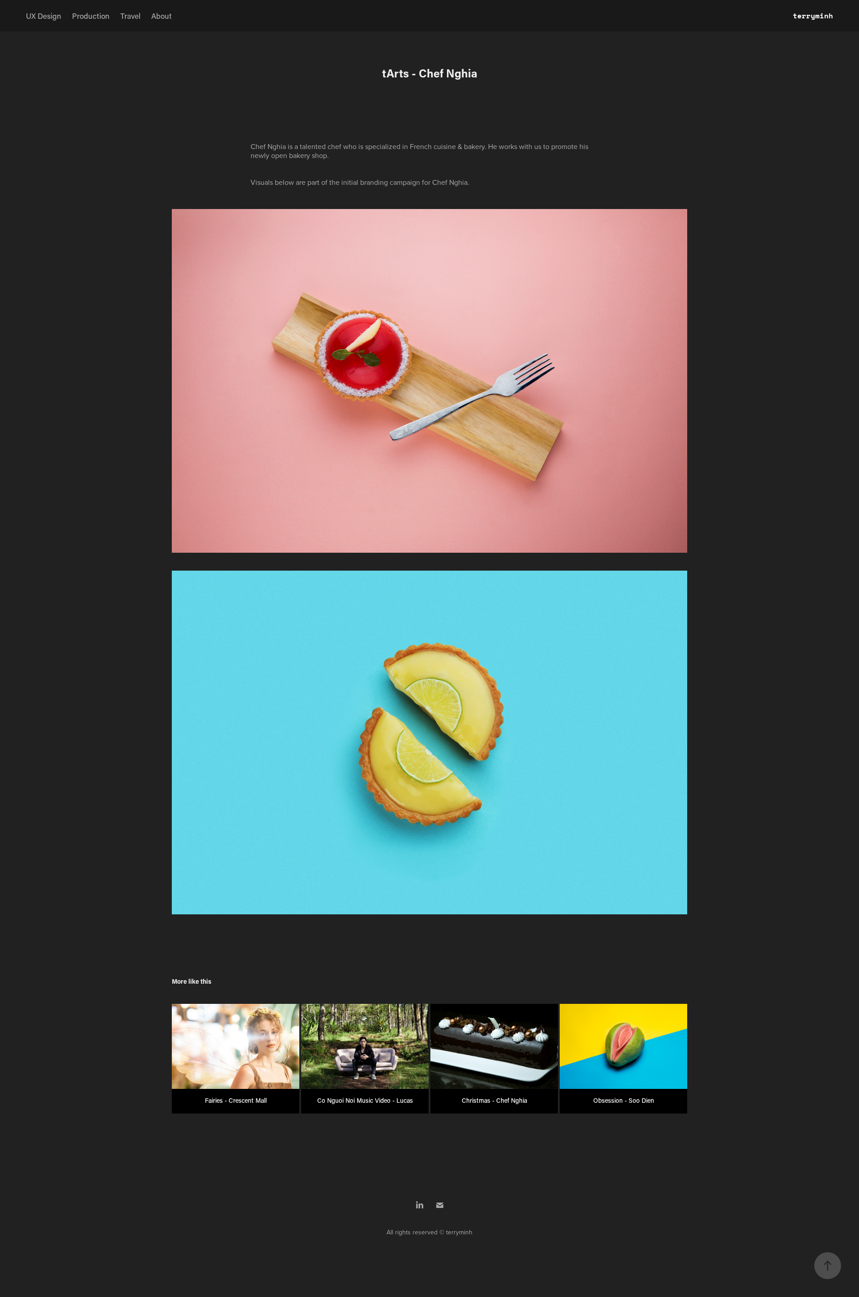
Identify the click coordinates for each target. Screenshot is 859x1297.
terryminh (813, 15)
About (161, 16)
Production (91, 16)
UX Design (43, 16)
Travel (130, 16)
